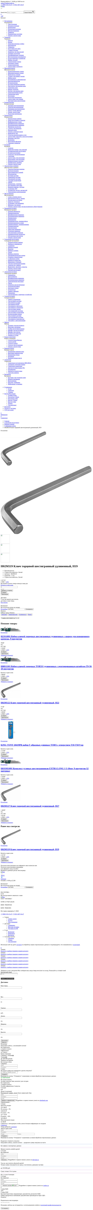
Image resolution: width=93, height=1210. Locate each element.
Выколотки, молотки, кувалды (17, 267)
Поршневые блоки (14, 355)
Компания (11, 932)
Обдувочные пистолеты (15, 236)
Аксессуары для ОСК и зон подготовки (20, 136)
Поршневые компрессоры (16, 351)
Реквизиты (11, 933)
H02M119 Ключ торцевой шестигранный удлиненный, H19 (30, 849)
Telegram (3, 879)
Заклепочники (12, 228)
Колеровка (11, 140)
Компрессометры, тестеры (16, 187)
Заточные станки (13, 63)
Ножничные (12, 27)
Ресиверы (11, 356)
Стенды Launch (13, 343)
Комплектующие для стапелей (17, 149)
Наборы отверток (13, 254)
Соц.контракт (12, 405)
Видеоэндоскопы (13, 171)
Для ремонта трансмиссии (16, 319)
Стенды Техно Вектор (15, 340)
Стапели (10, 148)
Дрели (10, 283)
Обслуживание (12, 922)
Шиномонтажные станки (16, 73)
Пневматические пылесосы (16, 234)
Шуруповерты (12, 276)
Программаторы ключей (15, 172)
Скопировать (29, 609)
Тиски (10, 252)
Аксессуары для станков (15, 99)
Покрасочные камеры (14, 118)
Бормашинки (12, 219)
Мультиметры (12, 174)
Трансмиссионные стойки (16, 44)
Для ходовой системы (14, 301)
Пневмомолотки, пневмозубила (18, 221)
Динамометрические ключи (16, 255)
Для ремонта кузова (14, 302)
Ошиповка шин (13, 87)
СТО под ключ (9, 410)
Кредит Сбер (12, 402)
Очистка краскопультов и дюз (17, 135)
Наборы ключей (13, 247)
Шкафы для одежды (14, 332)
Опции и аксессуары (14, 35)
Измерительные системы (15, 161)
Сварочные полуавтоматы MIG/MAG (19, 363)
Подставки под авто (14, 48)
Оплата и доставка (10, 408)
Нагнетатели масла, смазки (16, 198)
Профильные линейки (15, 162)
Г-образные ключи (13, 258)
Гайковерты (11, 275)
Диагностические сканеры (16, 169)
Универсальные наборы (15, 242)
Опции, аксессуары (14, 112)
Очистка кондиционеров (15, 107)
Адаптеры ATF (12, 188)
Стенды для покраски (14, 128)
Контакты (7, 406)
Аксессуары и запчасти (15, 66)
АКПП (10, 182)
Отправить (4, 1074)
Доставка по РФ (13, 928)
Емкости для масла (14, 201)
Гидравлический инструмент (17, 151)
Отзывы (10, 392)
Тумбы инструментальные (16, 329)
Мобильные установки (15, 384)
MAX (3, 875)
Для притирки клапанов (15, 232)
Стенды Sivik (12, 342)
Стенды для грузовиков (15, 345)
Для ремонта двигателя (15, 306)
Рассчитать (4, 602)
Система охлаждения (14, 180)
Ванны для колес (13, 89)
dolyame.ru (35, 1160)
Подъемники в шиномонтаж (17, 79)
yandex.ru (46, 1185)
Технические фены (14, 286)
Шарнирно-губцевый (14, 262)
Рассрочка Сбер (13, 398)
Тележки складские (14, 53)
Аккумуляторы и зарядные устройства (20, 294)
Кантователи (12, 45)
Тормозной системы (14, 177)
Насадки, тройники (14, 382)
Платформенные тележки (16, 55)
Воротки (10, 249)
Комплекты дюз (13, 133)
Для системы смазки (14, 309)
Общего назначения (14, 299)
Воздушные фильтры (14, 141)
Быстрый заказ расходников (16, 101)
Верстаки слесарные (14, 327)
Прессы (10, 40)
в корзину (14, 1127)
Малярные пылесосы (14, 127)
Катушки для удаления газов (17, 377)
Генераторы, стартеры (15, 184)
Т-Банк (10, 940)
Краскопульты (12, 130)
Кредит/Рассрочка (10, 393)
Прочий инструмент (14, 270)
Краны (10, 42)
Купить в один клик (7, 585)
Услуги (10, 920)
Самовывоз (11, 925)
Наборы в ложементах (15, 244)
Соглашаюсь (4, 1208)
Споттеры (11, 156)
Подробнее (4, 609)
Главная (6, 421)
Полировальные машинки (16, 125)
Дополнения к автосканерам (17, 192)
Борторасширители (14, 81)
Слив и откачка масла (14, 197)
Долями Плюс (12, 395)
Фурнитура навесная (14, 333)
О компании (8, 387)
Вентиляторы (12, 381)
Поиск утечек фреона (14, 110)
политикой (76, 944)
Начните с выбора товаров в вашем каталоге (14, 951)
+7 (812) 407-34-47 (18, 914)
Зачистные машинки (14, 229)
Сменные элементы (14, 143)
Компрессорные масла (15, 358)
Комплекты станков (14, 74)
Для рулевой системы (14, 315)
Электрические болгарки (16, 281)
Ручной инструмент (14, 153)
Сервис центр (12, 919)
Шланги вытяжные (14, 379)
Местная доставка (13, 927)
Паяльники (11, 293)
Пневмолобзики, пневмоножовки (18, 224)
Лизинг (10, 403)
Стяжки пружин (13, 50)
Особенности (22, 614)
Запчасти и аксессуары (15, 371)
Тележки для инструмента (16, 325)
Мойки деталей (13, 60)
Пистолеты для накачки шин (17, 86)
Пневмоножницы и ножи (16, 223)
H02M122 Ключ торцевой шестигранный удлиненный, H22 (30, 703)
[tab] (4, 614)
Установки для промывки (16, 203)
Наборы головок (13, 250)
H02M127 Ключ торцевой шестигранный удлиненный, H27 (30, 806)
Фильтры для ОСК (14, 138)
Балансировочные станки (16, 71)
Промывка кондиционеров (16, 109)
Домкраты (11, 47)
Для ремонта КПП (13, 304)
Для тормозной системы (15, 311)
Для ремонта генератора (15, 307)
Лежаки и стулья (13, 335)
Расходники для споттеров (16, 159)
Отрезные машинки (14, 231)
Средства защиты (13, 372)
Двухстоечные (12, 24)
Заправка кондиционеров (16, 105)
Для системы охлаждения (16, 312)
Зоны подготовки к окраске (16, 120)
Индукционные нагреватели (17, 57)
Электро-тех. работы (14, 265)
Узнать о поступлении (7, 978)
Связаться (4, 1125)
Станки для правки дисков (16, 76)
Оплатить (4, 1160)
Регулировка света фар (15, 185)
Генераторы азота (13, 94)
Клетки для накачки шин (15, 91)
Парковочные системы (15, 34)
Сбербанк (11, 938)
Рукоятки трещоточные (15, 257)
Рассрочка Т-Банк (13, 397)
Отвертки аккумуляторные (16, 285)
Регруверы (11, 96)
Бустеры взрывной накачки (16, 84)
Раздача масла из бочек (15, 200)
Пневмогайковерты (14, 211)
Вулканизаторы (13, 83)
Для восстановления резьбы (16, 263)
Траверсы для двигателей (16, 52)
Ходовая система (13, 175)
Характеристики (13, 614)
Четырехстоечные (13, 26)
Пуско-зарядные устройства (16, 58)
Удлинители (12, 289)
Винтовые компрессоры (15, 353)
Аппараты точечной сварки (16, 364)
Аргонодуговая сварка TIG (16, 368)
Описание (4, 614)
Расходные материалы (15, 97)
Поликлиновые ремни (15, 314)
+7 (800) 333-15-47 (6, 914)
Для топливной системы (15, 317)
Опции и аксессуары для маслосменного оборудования (25, 206)
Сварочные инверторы (15, 366)
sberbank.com (44, 1100)
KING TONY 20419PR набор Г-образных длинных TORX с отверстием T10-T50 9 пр (42, 745)
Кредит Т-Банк (12, 400)
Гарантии (11, 390)
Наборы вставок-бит (14, 260)
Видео (30, 614)
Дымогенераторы (13, 65)
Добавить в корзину (6, 590)
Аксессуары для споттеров (16, 158)
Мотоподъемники (13, 30)
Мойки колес (12, 78)
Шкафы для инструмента (16, 330)
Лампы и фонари (13, 291)
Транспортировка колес (15, 92)
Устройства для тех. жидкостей (17, 190)
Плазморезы (12, 369)
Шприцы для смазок (14, 205)
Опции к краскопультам (15, 131)
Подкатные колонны (14, 29)
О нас (10, 389)
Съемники (11, 245)
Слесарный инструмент (11, 422)
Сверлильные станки (14, 61)
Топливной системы (14, 179)
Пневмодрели (12, 218)
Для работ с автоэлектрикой (16, 320)
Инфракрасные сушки (15, 122)
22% (7, 582)
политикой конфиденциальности (51, 1205)
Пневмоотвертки (13, 226)
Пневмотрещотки (13, 213)
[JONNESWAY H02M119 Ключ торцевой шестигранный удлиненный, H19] (23, 465)
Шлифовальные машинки (16, 123)
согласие (19, 944)
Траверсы (11, 32)
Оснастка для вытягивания (16, 154)
